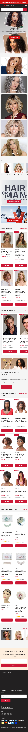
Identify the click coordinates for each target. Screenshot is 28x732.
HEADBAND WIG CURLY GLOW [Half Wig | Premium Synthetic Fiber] (20, 420)
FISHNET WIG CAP (5, 607)
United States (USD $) (6, 707)
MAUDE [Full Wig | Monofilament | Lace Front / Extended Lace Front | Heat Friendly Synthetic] (20, 292)
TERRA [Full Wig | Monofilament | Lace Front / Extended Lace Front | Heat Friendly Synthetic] (6, 292)
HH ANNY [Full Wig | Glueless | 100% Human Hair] (6, 491)
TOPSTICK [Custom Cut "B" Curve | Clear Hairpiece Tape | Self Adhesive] (6, 534)
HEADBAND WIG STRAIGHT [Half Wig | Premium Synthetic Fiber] (6, 420)
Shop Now (7, 265)
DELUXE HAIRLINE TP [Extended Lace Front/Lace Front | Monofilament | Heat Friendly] (20, 254)
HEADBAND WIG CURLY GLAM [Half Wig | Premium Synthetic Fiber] (6, 456)
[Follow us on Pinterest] (11, 714)
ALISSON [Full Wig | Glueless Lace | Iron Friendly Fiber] (19, 456)
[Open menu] (2, 5)
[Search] (25, 9)
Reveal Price (7, 387)
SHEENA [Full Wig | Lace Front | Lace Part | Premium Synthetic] (6, 253)
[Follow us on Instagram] (8, 714)
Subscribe (14, 665)
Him (3, 336)
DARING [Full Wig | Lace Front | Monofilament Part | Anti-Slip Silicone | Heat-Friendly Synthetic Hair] (10, 340)
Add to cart (7, 545)
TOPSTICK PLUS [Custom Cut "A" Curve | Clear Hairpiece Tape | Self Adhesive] (6, 572)
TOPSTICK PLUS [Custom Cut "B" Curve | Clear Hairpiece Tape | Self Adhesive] (20, 572)
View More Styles (23, 228)
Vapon (2, 530)
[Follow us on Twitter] (5, 714)
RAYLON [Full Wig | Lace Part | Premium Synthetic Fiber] (20, 491)
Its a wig (3, 452)
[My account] (22, 6)
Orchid (3, 249)
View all (25, 509)
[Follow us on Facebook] (2, 714)
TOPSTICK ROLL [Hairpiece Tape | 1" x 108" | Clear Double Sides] (20, 535)
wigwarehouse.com (5, 605)
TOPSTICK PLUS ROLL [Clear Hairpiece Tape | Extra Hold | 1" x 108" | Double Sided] (20, 609)
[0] (25, 6)
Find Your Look (14, 37)
